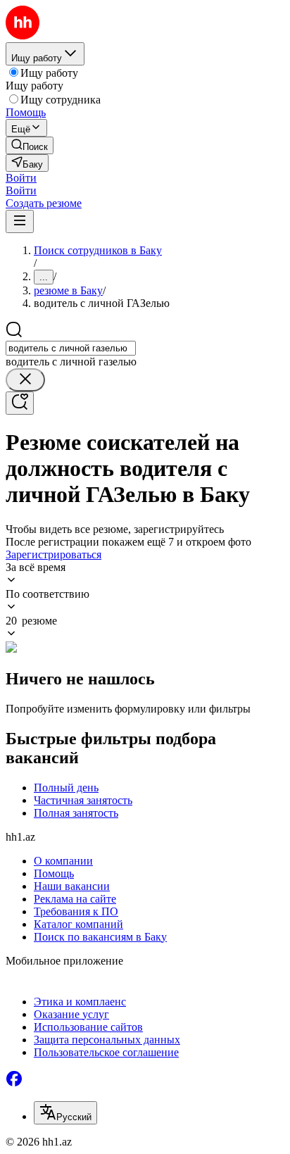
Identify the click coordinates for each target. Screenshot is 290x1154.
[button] (21, 178)
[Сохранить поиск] (20, 403)
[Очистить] (25, 379)
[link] (29, 145)
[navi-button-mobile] (20, 221)
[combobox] (71, 348)
